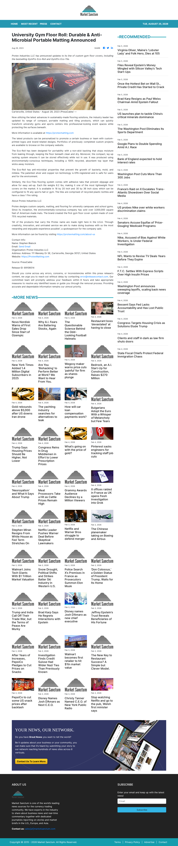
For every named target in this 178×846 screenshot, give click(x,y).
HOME (14, 23)
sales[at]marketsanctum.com (40, 828)
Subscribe (142, 809)
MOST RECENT (29, 23)
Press (43, 23)
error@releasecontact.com (94, 276)
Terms (117, 842)
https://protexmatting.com (60, 132)
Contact (163, 842)
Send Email (24, 246)
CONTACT (56, 23)
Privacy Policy (132, 842)
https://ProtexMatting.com (35, 256)
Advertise (149, 842)
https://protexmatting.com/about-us (76, 234)
